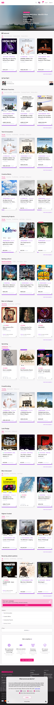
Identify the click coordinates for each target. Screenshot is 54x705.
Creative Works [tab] (16, 36)
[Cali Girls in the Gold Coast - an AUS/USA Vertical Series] (44, 357)
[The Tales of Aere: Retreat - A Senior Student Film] (27, 442)
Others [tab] (25, 261)
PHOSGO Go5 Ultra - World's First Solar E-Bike (44, 159)
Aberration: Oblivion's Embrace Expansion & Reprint (9, 286)
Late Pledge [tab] (22, 134)
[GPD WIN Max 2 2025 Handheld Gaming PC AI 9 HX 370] (27, 103)
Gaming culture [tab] (34, 92)
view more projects (47, 74)
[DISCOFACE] (44, 315)
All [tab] (2, 36)
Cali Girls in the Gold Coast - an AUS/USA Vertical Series (44, 371)
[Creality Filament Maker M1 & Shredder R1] (9, 103)
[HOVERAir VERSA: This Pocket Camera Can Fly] (27, 46)
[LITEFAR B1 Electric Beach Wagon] (27, 145)
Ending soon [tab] (28, 134)
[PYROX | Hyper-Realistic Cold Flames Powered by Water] (44, 46)
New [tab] (10, 346)
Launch (26, 605)
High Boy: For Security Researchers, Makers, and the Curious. (9, 60)
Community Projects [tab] (25, 92)
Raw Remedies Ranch (26, 370)
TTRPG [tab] (14, 261)
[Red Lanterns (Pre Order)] (9, 315)
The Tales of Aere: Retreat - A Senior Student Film (25, 456)
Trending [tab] (4, 389)
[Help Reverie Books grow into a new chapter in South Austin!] (9, 230)
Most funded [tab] (10, 389)
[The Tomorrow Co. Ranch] (27, 230)
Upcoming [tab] (8, 134)
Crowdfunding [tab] (15, 134)
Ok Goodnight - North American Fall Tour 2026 (26, 201)
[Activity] (42, 2)
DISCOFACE (41, 327)
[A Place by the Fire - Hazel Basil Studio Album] (27, 315)
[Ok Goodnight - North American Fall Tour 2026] (27, 188)
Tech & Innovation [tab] (8, 36)
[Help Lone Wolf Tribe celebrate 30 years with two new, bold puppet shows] (44, 188)
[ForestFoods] (44, 230)
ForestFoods (42, 242)
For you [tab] (3, 134)
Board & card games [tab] (6, 261)
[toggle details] (17, 71)
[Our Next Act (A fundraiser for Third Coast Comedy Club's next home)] (9, 188)
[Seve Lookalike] (9, 357)
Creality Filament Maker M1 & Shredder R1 (9, 117)
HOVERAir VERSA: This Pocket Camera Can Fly (26, 60)
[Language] (39, 2)
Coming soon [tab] (5, 346)
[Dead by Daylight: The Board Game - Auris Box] (27, 272)
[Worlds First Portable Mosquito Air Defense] (44, 103)
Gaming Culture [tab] (24, 36)
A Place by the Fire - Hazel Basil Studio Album (26, 328)
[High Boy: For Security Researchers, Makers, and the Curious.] (9, 46)
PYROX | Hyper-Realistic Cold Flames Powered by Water (44, 60)
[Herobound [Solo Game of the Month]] (44, 272)
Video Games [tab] (20, 261)
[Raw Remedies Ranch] (27, 357)
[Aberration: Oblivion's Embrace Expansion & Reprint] (9, 272)
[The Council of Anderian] (44, 442)
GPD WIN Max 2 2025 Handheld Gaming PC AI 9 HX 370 (26, 117)
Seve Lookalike (7, 370)
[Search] (36, 2)
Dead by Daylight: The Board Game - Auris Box (26, 286)
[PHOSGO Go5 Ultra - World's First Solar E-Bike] (44, 145)
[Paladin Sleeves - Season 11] (9, 442)
